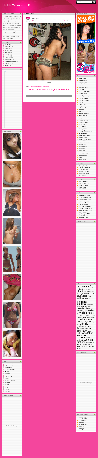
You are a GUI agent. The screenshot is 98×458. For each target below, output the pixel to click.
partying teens (85, 317)
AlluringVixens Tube (84, 166)
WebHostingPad (50, 98)
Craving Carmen (83, 95)
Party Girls (7, 56)
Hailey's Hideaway (83, 120)
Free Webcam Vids (84, 113)
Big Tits (7, 45)
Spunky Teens (82, 148)
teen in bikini (88, 344)
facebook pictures (82, 300)
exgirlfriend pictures (83, 298)
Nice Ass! (35, 18)
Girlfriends (7, 50)
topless (79, 348)
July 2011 (81, 428)
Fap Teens (81, 111)
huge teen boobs (84, 307)
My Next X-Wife (83, 133)
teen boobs (81, 344)
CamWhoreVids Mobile (85, 197)
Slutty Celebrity (83, 189)
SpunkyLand (82, 150)
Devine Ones (82, 104)
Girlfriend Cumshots (10, 380)
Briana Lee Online (83, 87)
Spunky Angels (82, 144)
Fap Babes (81, 109)
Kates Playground (83, 130)
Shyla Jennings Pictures (85, 139)
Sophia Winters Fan (84, 143)
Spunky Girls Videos (84, 173)
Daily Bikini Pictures (84, 100)
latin (78, 313)
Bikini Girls (7, 46)
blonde (80, 291)
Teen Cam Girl (82, 175)
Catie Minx (81, 89)
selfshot (88, 333)
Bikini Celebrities (83, 181)
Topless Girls (8, 63)
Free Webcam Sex (9, 364)
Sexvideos (7, 389)
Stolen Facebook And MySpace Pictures (49, 89)
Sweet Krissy (82, 152)
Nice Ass (7, 54)
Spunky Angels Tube (84, 171)
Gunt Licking (82, 119)
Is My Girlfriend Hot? (17, 5)
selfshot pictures (82, 336)
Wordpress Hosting (36, 98)
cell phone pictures (89, 291)
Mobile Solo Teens (83, 212)
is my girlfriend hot (87, 311)
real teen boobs (84, 329)
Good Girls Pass (83, 117)
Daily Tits (81, 102)
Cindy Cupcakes (83, 93)
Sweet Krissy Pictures (84, 154)
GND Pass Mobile (83, 204)
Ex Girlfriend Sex (83, 108)
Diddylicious (82, 106)
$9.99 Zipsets (82, 78)
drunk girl (80, 294)
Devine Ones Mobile (84, 201)
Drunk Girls (8, 48)
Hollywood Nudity (83, 122)
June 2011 (81, 430)
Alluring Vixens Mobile (84, 195)
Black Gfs (7, 373)
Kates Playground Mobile (85, 210)
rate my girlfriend (82, 325)
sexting (89, 338)
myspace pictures (84, 315)
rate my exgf (82, 322)
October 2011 (82, 422)
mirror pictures (86, 313)
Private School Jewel (84, 135)
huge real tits (84, 306)
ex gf (29, 86)
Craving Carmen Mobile (85, 199)
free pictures (91, 300)
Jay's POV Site (82, 126)
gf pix (32, 86)
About (32, 13)
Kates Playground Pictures (85, 131)
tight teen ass (46, 86)
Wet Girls (7, 65)
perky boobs (85, 319)
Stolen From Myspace (10, 61)
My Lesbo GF (8, 371)
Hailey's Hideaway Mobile (85, 208)
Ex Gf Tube (7, 375)
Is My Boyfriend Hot (10, 38)
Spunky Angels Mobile (84, 214)
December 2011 (83, 419)
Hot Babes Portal (83, 124)
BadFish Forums (83, 82)
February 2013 (82, 417)
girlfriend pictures (38, 86)
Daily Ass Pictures (83, 98)
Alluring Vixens (83, 80)
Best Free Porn (82, 84)
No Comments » (69, 20)
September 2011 (83, 424)
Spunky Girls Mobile (84, 215)
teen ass (92, 342)
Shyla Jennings (83, 137)
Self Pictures (8, 59)
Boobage (81, 86)
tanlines (88, 342)
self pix (80, 333)
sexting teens (81, 340)
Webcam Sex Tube (10, 366)
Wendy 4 (81, 157)
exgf (90, 296)
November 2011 (83, 420)
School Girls (8, 57)
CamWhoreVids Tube (84, 167)
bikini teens (85, 289)
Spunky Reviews (83, 146)
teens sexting (81, 346)
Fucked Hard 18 (83, 115)
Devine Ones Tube (83, 169)
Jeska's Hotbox (83, 128)
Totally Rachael (83, 155)
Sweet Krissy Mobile (84, 217)
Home (28, 13)
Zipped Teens (82, 159)
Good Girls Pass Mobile (85, 206)
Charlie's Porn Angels (84, 91)
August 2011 (82, 426)
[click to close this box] (21, 14)
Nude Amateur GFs (10, 369)
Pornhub (7, 378)
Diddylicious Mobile (84, 203)
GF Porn (7, 384)
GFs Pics (7, 388)
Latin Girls (7, 52)
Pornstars (7, 382)
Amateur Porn (8, 367)
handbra (89, 304)
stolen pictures (85, 340)
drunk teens (83, 296)
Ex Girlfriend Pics (9, 377)
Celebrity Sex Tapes (84, 183)
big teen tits (83, 286)
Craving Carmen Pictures (85, 97)
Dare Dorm (7, 391)
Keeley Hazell (82, 187)
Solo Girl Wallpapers (84, 141)
